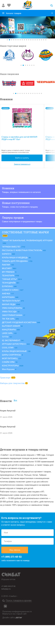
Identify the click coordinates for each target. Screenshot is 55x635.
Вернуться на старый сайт (14, 613)
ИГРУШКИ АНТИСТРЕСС (14, 343)
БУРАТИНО (7, 286)
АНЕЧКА (6, 293)
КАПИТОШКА (8, 297)
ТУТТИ (5, 336)
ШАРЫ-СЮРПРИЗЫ (11, 354)
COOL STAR (8, 347)
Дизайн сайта (8, 617)
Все (15, 400)
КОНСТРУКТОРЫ (10, 365)
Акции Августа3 (7, 410)
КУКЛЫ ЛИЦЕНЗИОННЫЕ (14, 351)
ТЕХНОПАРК (8, 275)
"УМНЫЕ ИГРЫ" (10, 279)
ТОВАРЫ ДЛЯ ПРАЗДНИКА (15, 261)
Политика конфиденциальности (17, 611)
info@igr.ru (6, 589)
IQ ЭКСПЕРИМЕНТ (11, 340)
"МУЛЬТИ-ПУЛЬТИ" (11, 300)
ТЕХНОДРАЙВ (9, 282)
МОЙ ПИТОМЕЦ (10, 358)
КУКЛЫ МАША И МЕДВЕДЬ (15, 257)
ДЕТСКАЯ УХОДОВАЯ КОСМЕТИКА (19, 322)
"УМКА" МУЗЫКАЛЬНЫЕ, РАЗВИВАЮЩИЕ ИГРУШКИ (27, 240)
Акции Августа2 (7, 426)
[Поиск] (4, 601)
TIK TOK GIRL (8, 318)
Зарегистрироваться (22, 164)
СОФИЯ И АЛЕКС (10, 289)
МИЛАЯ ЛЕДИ (9, 304)
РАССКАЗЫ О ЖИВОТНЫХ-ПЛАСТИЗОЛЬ (22, 250)
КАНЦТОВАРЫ (9, 329)
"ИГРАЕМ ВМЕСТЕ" (11, 246)
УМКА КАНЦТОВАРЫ (12, 307)
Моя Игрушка (8, 369)
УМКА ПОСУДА (9, 311)
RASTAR (6, 264)
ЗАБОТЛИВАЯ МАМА (12, 315)
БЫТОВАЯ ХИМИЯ (11, 325)
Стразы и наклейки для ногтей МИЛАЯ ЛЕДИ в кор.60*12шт (19, 138)
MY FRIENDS (8, 271)
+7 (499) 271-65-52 (11, 556)
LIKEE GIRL (7, 333)
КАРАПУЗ (7, 253)
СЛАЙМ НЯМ (8, 361)
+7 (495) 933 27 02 (8, 586)
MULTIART (7, 268)
